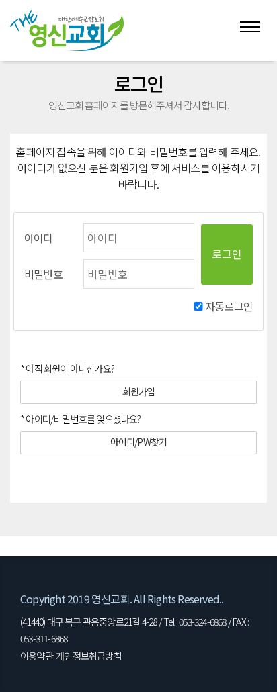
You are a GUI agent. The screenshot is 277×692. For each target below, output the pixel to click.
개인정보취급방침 (89, 655)
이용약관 (36, 655)
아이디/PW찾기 (138, 441)
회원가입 (138, 391)
